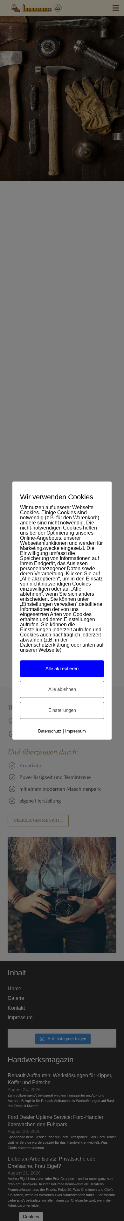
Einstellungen (62, 710)
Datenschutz (49, 731)
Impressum (75, 731)
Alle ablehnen (62, 689)
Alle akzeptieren (62, 668)
